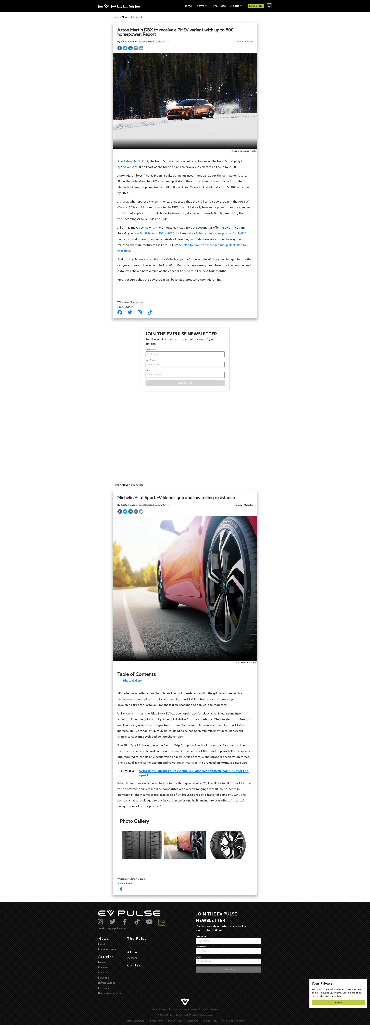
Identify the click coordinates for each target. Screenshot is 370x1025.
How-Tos (103, 977)
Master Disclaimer (134, 1021)
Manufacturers (107, 949)
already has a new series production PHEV (217, 233)
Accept (338, 1002)
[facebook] (119, 48)
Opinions (103, 972)
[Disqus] (185, 434)
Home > (117, 17)
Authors (132, 958)
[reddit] (141, 48)
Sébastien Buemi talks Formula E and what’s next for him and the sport (194, 773)
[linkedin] (130, 48)
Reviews (103, 967)
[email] (136, 48)
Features (103, 988)
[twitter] (125, 48)
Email (148, 370)
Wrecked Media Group (200, 1015)
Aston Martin (132, 161)
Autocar (248, 41)
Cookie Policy (209, 1021)
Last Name (151, 360)
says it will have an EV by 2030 (153, 233)
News (103, 939)
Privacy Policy (156, 1021)
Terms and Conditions (234, 1021)
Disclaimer (192, 1021)
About (133, 952)
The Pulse (137, 939)
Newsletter (255, 6)
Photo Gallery (132, 681)
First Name (151, 350)
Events (102, 944)
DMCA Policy (175, 1021)
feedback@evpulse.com (112, 928)
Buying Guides (106, 983)
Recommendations (109, 993)
